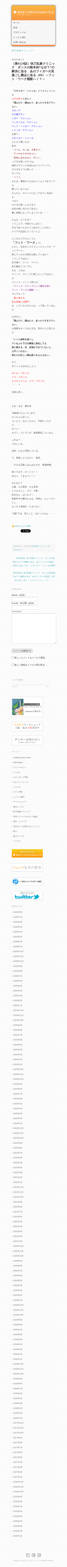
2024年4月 (17, 1050)
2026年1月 (17, 947)
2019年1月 (17, 1359)
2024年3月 (17, 1055)
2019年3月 (17, 1349)
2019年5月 (17, 1339)
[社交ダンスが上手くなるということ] (33, 12)
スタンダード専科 (20, 777)
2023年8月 (17, 1089)
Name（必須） (19, 595)
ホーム (16, 22)
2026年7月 (17, 917)
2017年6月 (17, 1452)
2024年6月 (17, 1040)
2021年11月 (18, 1192)
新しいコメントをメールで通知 (29, 657)
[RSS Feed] (39, 1555)
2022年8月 (17, 1148)
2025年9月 (17, 966)
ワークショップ (19, 802)
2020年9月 (17, 1261)
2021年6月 (17, 1217)
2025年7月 (17, 976)
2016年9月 (17, 1497)
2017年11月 (18, 1428)
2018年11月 (18, 1369)
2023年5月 (17, 1104)
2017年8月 (17, 1442)
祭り (15, 831)
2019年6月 (17, 1334)
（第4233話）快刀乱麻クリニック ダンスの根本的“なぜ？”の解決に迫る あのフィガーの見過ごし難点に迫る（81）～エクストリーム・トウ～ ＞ (33, 576)
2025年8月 (17, 971)
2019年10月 (18, 1315)
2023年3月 (17, 1113)
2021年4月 (17, 1226)
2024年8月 (17, 1030)
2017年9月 (17, 1438)
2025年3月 (17, 996)
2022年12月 (18, 1128)
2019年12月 (18, 1305)
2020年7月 (17, 1271)
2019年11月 (18, 1310)
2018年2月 (17, 1413)
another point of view (22, 758)
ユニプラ (17, 787)
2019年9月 (17, 1320)
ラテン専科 (18, 792)
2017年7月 (17, 1447)
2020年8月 (17, 1266)
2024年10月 (18, 1020)
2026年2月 (17, 942)
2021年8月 (17, 1207)
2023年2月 (17, 1118)
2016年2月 (17, 1531)
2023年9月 (17, 1084)
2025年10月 (18, 961)
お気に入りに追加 (22, 526)
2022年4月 (17, 1167)
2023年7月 (17, 1094)
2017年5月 (17, 1457)
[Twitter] (28, 1555)
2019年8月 (17, 1325)
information (18, 762)
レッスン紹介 (19, 37)
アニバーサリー (19, 767)
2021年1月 (17, 1241)
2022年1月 (17, 1182)
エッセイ (17, 772)
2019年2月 (17, 1354)
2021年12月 (18, 1187)
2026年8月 (17, 912)
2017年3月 (17, 1467)
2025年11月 (18, 956)
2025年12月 (18, 951)
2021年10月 (18, 1197)
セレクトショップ (20, 782)
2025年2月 (17, 1000)
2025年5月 (17, 986)
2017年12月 (18, 1423)
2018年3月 (17, 1408)
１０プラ (17, 841)
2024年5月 (17, 1045)
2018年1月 (17, 1418)
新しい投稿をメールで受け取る (29, 665)
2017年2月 (17, 1472)
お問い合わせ (19, 42)
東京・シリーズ (19, 821)
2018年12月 (18, 1364)
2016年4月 (17, 1521)
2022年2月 (17, 1177)
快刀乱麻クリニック (22, 50)
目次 (15, 27)
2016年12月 (18, 1482)
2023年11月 (18, 1074)
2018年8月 (17, 1384)
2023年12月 (18, 1069)
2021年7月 (17, 1212)
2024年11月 (18, 1015)
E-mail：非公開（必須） (23, 603)
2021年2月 (17, 1236)
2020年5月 (17, 1280)
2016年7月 (17, 1506)
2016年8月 (17, 1501)
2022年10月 (18, 1138)
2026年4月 (17, 932)
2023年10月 (18, 1079)
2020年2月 (17, 1295)
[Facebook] (34, 1555)
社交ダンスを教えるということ (26, 826)
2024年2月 (17, 1059)
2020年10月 (18, 1256)
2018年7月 (17, 1389)
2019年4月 (17, 1344)
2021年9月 (17, 1202)
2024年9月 (17, 1025)
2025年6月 (17, 981)
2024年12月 (18, 1010)
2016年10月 (18, 1492)
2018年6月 (17, 1393)
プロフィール (19, 32)
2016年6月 (17, 1511)
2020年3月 (17, 1290)
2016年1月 (17, 1536)
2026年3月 (17, 937)
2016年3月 (17, 1526)
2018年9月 (17, 1379)
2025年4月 (17, 991)
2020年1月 (17, 1300)
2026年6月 (17, 922)
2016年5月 (17, 1516)
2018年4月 (17, 1403)
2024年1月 (17, 1064)
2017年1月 (17, 1477)
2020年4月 (17, 1285)
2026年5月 (17, 927)
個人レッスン (18, 807)
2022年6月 (17, 1158)
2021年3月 (17, 1231)
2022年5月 (17, 1163)
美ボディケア (18, 836)
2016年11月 (18, 1487)
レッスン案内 (18, 797)
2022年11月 (18, 1133)
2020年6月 (17, 1275)
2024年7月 (17, 1035)
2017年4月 (17, 1462)
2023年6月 (17, 1099)
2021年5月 (17, 1222)
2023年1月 (17, 1123)
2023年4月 (17, 1109)
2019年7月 (17, 1330)
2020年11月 (18, 1251)
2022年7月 (17, 1153)
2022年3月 (17, 1172)
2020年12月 (18, 1246)
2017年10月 (18, 1433)
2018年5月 (17, 1398)
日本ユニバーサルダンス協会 (25, 816)
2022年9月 (17, 1143)
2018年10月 (18, 1374)
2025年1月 (17, 1005)
